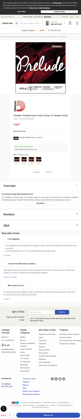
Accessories (25, 371)
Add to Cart (48, 415)
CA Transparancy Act (42, 405)
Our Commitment (8, 340)
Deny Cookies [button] (22, 11)
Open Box (42, 344)
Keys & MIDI (25, 355)
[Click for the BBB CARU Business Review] (15, 403)
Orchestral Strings (11, 37)
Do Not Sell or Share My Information (31, 402)
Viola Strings (62, 37)
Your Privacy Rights (28, 405)
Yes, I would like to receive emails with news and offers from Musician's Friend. (52, 319)
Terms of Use (34, 8)
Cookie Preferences (44, 8)
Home (2, 37)
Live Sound (24, 358)
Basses (23, 340)
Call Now (7, 385)
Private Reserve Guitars (47, 356)
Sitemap (53, 405)
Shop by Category (28, 30)
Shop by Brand (44, 350)
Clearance (42, 359)
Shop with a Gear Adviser (47, 365)
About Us (5, 337)
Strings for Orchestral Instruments (47, 37)
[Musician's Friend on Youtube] (60, 379)
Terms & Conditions (15, 405)
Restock (42, 347)
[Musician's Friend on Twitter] (56, 379)
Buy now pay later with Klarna (69, 341)
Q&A (15, 119)
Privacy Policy (57, 3)
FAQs (25, 388)
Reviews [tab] (9, 214)
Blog (71, 17)
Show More (40, 203)
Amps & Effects (26, 349)
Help (77, 17)
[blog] (9, 345)
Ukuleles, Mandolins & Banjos (27, 344)
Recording (24, 365)
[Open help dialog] (4, 409)
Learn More (6, 255)
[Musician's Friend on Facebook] (52, 379)
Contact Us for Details (10, 277)
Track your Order (29, 379)
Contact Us (6, 299)
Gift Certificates (44, 362)
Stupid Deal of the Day (47, 334)
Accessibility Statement (65, 405)
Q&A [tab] (6, 225)
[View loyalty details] (41, 138)
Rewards (65, 17)
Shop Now (47, 17)
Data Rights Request (50, 402)
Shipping (26, 382)
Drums (22, 352)
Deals (42, 30)
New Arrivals (43, 353)
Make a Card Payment (31, 391)
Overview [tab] (9, 186)
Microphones (25, 368)
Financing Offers (66, 337)
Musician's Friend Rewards (69, 334)
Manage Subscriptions (31, 394)
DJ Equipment (25, 362)
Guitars (22, 337)
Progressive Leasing (67, 344)
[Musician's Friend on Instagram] (64, 379)
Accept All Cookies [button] (59, 11)
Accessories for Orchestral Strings (27, 37)
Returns (26, 385)
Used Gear (43, 341)
